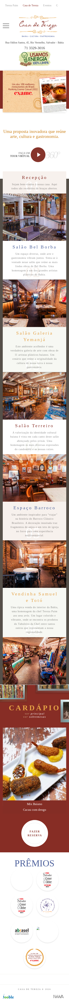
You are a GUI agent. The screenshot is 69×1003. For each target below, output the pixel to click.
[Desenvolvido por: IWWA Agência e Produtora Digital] (58, 996)
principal (34, 713)
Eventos (47, 5)
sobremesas (34, 716)
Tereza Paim (11, 5)
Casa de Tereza (30, 5)
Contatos (60, 5)
